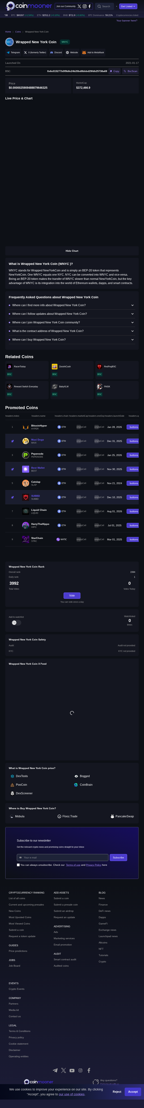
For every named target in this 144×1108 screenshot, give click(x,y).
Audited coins (61, 965)
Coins (18, 32)
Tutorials (103, 955)
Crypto (102, 961)
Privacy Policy (93, 864)
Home (8, 32)
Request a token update (22, 936)
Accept (133, 1091)
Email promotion (63, 944)
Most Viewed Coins (19, 923)
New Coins (15, 911)
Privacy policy (16, 1037)
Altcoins (103, 942)
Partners (13, 1003)
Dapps (102, 917)
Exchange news (107, 929)
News (102, 898)
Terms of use (73, 864)
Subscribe (118, 857)
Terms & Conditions (19, 1031)
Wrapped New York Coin (37, 32)
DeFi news (104, 911)
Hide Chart (72, 250)
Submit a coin (16, 929)
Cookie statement (18, 1043)
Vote (72, 595)
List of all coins (17, 898)
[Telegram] (55, 1070)
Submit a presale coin (66, 904)
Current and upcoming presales (26, 904)
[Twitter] (79, 6)
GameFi (103, 923)
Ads (56, 932)
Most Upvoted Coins (20, 917)
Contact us (15, 1016)
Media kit (14, 1010)
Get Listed (126, 6)
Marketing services (64, 938)
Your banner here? (126, 20)
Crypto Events (16, 989)
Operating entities (18, 1056)
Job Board (14, 965)
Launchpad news (108, 936)
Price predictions (18, 951)
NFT (101, 948)
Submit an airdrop (64, 911)
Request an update (64, 917)
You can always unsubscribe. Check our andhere (63, 864)
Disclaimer (14, 1050)
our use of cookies (71, 1094)
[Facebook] (89, 6)
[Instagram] (84, 6)
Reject (117, 1091)
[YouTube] (72, 1070)
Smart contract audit (65, 959)
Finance (103, 904)
